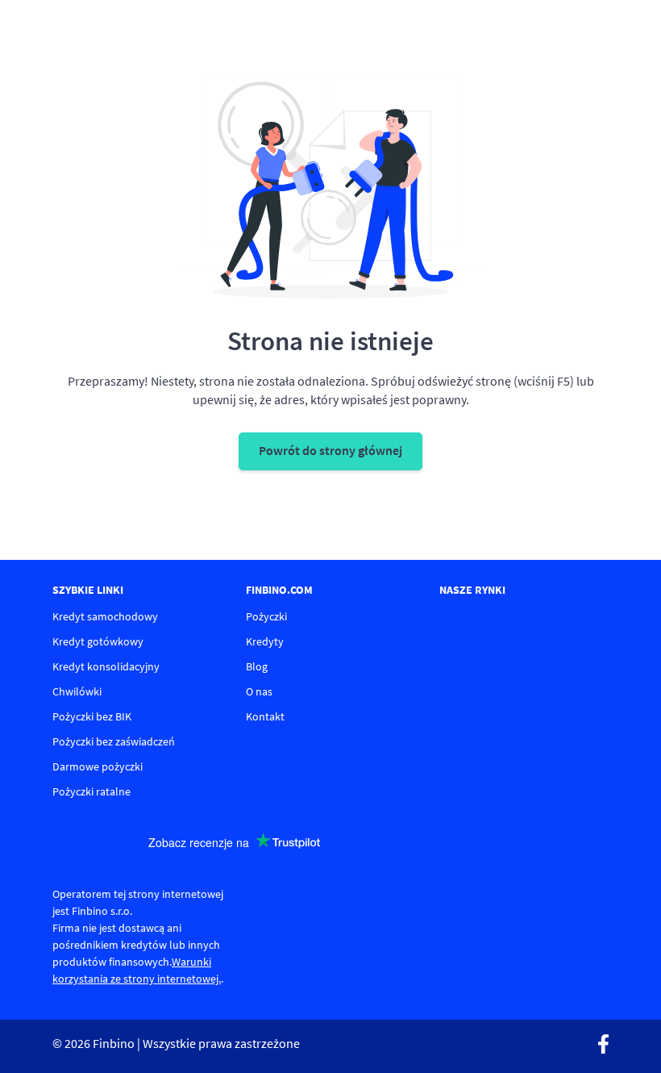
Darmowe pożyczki (97, 766)
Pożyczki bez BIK (91, 716)
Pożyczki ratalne (91, 791)
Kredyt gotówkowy (97, 641)
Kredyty (265, 641)
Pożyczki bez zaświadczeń (113, 741)
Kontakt (265, 716)
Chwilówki (77, 691)
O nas (259, 691)
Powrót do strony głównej (330, 450)
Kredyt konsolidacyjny (106, 666)
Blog (257, 666)
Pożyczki (266, 616)
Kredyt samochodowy (105, 616)
